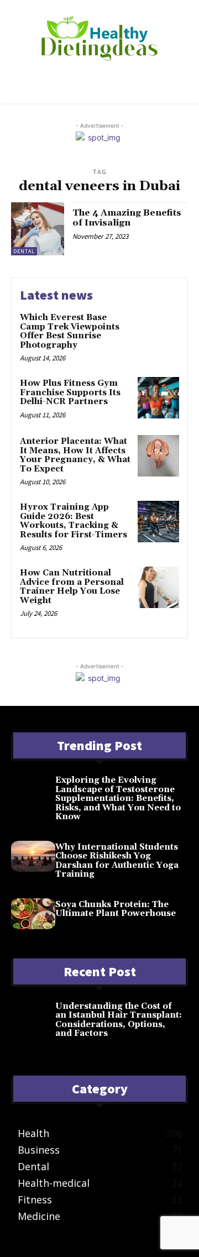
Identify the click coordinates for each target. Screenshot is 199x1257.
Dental (24, 251)
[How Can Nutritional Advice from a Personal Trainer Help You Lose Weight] (158, 587)
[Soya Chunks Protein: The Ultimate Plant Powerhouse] (33, 913)
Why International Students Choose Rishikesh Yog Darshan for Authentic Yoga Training (117, 861)
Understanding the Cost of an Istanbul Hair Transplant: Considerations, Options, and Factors (118, 1020)
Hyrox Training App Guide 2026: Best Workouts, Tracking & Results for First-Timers (73, 521)
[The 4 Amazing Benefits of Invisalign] (37, 228)
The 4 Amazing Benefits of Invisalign (126, 217)
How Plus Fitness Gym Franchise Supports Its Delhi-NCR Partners (70, 392)
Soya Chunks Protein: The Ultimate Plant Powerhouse (115, 909)
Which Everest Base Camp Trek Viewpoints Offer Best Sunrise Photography (69, 331)
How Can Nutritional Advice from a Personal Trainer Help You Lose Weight (72, 587)
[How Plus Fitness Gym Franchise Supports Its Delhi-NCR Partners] (158, 397)
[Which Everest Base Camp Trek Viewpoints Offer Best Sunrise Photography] (158, 332)
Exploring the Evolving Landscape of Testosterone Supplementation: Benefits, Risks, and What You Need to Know (118, 798)
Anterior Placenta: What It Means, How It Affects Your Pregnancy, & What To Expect (75, 455)
